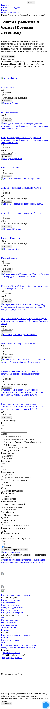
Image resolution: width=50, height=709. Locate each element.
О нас (4, 617)
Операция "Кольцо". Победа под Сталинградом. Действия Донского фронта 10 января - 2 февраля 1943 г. (24, 321)
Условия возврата (9, 627)
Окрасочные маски (10, 610)
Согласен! (6, 704)
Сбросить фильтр (19, 550)
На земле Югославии (11, 238)
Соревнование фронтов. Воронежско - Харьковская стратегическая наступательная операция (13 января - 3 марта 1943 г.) (22, 406)
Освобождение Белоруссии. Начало (18, 343)
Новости (5, 637)
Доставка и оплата (10, 625)
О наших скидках (9, 620)
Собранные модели (10, 605)
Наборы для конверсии (12, 612)
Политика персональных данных (16, 595)
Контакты (5, 630)
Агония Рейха (7, 87)
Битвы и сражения (10, 13)
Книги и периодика (10, 8)
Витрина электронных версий (15, 635)
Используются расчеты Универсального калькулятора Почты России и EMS (20, 646)
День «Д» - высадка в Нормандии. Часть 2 (21, 213)
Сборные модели (9, 602)
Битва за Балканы (9, 112)
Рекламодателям (9, 622)
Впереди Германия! (10, 168)
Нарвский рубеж (9, 258)
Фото (3, 642)
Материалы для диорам (12, 607)
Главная (5, 5)
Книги (4, 10)
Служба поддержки (10, 640)
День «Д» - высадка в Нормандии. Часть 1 (21, 188)
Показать (6, 550)
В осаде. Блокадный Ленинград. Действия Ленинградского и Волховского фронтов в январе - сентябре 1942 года (24, 140)
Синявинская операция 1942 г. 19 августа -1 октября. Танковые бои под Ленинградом (22, 372)
